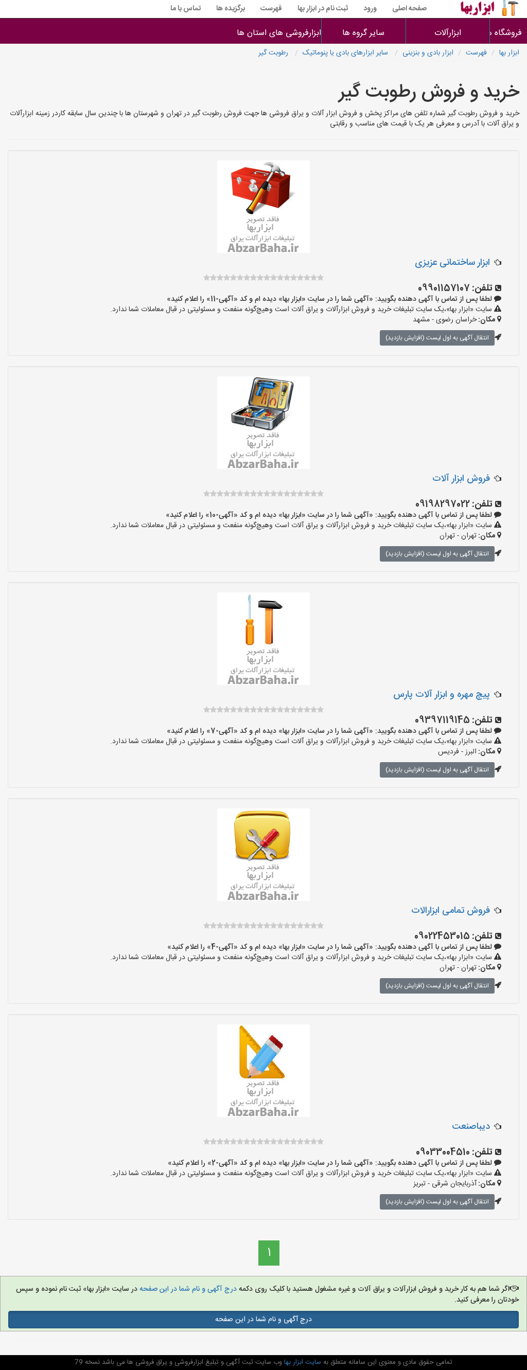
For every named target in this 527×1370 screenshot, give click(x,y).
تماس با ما (185, 9)
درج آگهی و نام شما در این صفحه (187, 1289)
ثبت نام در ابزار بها (322, 9)
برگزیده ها (230, 9)
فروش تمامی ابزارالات (450, 910)
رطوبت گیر (274, 53)
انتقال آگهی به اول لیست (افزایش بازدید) (437, 338)
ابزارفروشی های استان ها (279, 33)
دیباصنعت (471, 1126)
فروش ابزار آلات (461, 478)
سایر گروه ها (363, 33)
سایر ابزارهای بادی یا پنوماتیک (346, 53)
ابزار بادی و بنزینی (427, 53)
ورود (370, 9)
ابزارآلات (447, 33)
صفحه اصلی (409, 9)
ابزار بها (509, 53)
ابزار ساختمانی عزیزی (452, 263)
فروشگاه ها (509, 33)
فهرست (271, 9)
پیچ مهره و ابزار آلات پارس (441, 694)
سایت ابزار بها (301, 1362)
